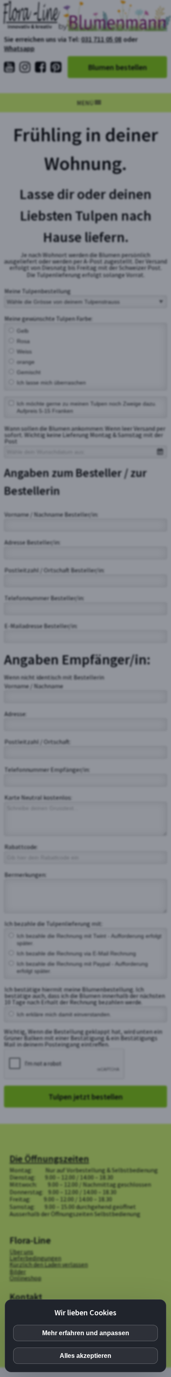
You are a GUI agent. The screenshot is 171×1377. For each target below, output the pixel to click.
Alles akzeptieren (85, 1355)
